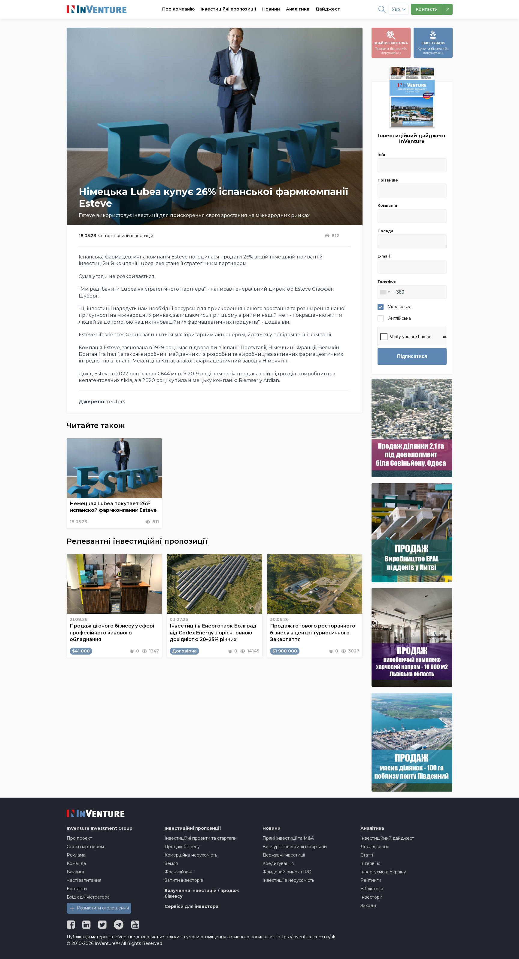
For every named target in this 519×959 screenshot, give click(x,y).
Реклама (76, 855)
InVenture (99, 828)
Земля (171, 863)
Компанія (387, 205)
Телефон (387, 281)
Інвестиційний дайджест (387, 838)
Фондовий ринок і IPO (287, 872)
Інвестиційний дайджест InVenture (412, 138)
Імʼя (381, 154)
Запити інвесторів (184, 880)
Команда (76, 863)
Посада (385, 231)
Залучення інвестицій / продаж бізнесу (202, 893)
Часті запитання (84, 880)
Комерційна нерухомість (191, 855)
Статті (366, 855)
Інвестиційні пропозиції (228, 9)
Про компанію (178, 9)
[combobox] (385, 292)
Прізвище (388, 180)
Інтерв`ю (370, 863)
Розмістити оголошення (103, 908)
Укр (396, 9)
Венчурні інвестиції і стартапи (295, 846)
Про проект (79, 838)
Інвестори (371, 897)
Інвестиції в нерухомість (288, 880)
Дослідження (374, 846)
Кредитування (278, 863)
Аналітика (297, 9)
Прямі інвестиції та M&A (288, 838)
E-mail (384, 256)
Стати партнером (85, 846)
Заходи (368, 905)
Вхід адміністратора (88, 897)
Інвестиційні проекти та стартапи (201, 838)
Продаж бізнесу (182, 846)
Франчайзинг (179, 872)
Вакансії (75, 872)
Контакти (77, 888)
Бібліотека (371, 888)
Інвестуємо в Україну (383, 872)
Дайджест (327, 9)
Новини (271, 9)
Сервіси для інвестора (191, 906)
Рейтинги (370, 880)
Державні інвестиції (284, 855)
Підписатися (412, 356)
